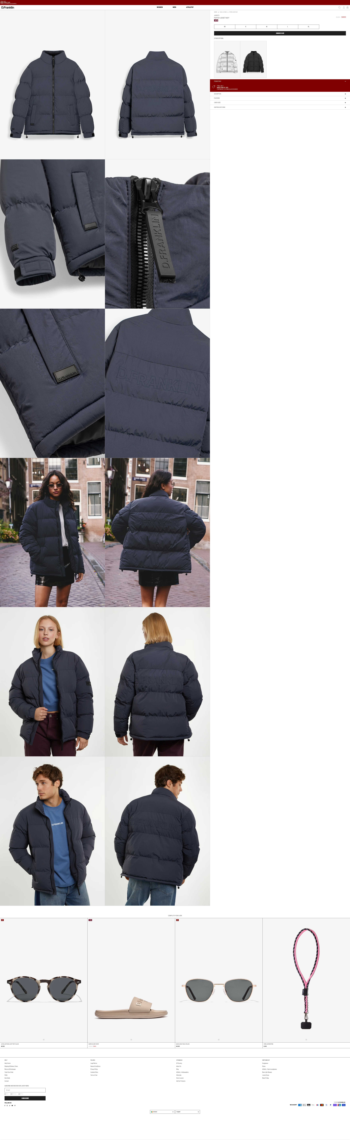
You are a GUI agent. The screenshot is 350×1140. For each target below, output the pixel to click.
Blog (177, 1069)
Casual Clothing (223, 12)
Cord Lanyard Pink (268, 1044)
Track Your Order (9, 1072)
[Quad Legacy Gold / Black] (218, 980)
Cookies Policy (94, 1072)
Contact (7, 1081)
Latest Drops (265, 1075)
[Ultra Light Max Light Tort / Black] (43, 980)
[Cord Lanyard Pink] (306, 980)
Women (14, 1094)
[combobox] (162, 1112)
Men (7, 1094)
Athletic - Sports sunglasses (269, 1069)
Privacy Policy (94, 1069)
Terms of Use (94, 1075)
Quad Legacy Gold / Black (182, 1044)
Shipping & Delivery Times (11, 1066)
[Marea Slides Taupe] (131, 980)
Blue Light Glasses (267, 1072)
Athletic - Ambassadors (182, 1072)
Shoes (263, 1066)
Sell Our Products (180, 1081)
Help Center (8, 1063)
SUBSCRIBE (25, 1098)
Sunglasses (265, 1063)
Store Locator (180, 1078)
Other (21, 1094)
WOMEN (215, 12)
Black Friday (265, 1078)
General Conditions (95, 1066)
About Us (178, 1066)
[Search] (339, 7)
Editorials (178, 1075)
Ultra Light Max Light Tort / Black (10, 1044)
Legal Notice (94, 1063)
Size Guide (7, 1078)
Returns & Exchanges (10, 1069)
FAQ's (6, 1075)
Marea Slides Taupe (94, 1044)
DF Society (179, 1063)
